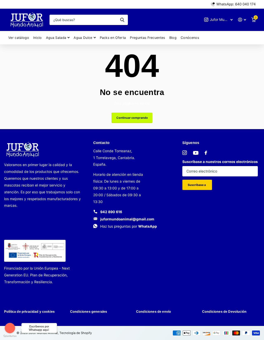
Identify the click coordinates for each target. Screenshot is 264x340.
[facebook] (206, 153)
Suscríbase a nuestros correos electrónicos (220, 161)
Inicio (37, 38)
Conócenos (190, 38)
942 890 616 (111, 212)
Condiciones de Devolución (224, 311)
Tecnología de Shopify (75, 333)
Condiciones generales (88, 311)
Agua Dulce (83, 38)
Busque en (122, 20)
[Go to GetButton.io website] (9, 336)
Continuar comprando (132, 117)
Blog (173, 38)
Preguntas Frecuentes (147, 38)
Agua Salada (56, 38)
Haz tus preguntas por (128, 226)
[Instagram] (184, 153)
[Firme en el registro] (242, 19)
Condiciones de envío (153, 311)
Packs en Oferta (113, 38)
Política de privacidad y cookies (29, 311)
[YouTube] (195, 153)
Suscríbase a (197, 185)
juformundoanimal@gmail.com (127, 219)
